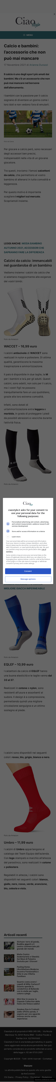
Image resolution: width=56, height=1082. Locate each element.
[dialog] (28, 541)
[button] (28, 537)
